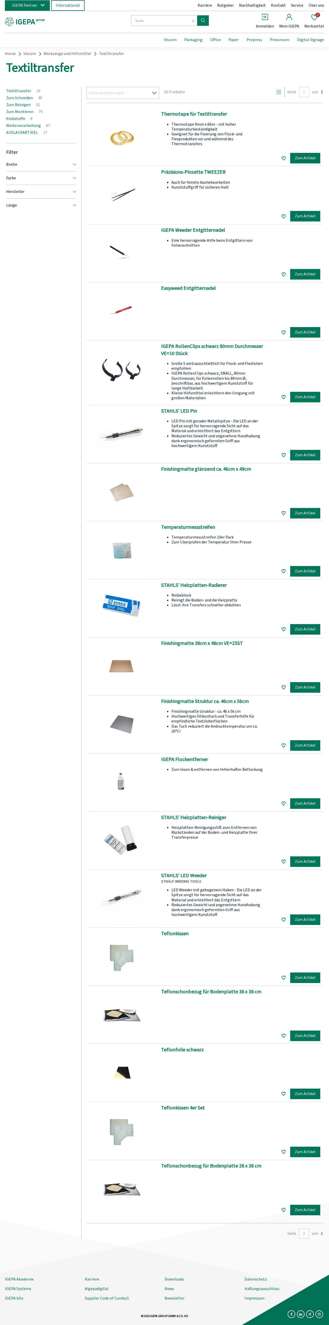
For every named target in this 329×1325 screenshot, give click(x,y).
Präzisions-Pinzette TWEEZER (193, 172)
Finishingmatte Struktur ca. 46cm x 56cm (205, 701)
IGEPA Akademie (19, 1279)
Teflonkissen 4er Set (183, 1107)
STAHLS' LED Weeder (184, 875)
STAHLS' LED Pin (179, 411)
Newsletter (174, 1298)
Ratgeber (225, 5)
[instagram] (319, 1314)
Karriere (205, 5)
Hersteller (15, 191)
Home (10, 54)
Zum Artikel (305, 158)
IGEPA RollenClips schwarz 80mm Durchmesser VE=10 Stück (212, 350)
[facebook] (291, 1314)
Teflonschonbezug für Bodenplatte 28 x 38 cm (211, 1166)
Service (297, 5)
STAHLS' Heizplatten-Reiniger (193, 817)
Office (215, 40)
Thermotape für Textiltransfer (194, 114)
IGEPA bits (14, 1298)
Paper (234, 40)
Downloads (174, 1279)
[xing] (310, 1314)
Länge (11, 205)
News (169, 1289)
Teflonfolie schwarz (182, 1049)
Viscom (170, 40)
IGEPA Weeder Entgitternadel (193, 230)
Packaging (193, 40)
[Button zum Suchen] (203, 20)
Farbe (11, 178)
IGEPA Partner (24, 5)
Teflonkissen (175, 933)
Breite (11, 164)
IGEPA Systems (18, 1289)
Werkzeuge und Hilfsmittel (67, 54)
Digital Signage (310, 40)
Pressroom (279, 40)
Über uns (316, 5)
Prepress (254, 40)
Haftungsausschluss (261, 1289)
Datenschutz (255, 1279)
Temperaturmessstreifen (188, 527)
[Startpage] (47, 21)
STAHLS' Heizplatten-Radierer (194, 585)
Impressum (254, 1298)
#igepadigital (96, 1289)
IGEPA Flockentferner (184, 759)
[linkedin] (301, 1314)
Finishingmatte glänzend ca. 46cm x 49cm (206, 469)
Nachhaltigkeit (252, 5)
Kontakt (278, 5)
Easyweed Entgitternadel (188, 288)
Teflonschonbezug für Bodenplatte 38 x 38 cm (211, 991)
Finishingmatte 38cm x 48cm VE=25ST (202, 643)
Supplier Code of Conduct (107, 1298)
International (68, 5)
